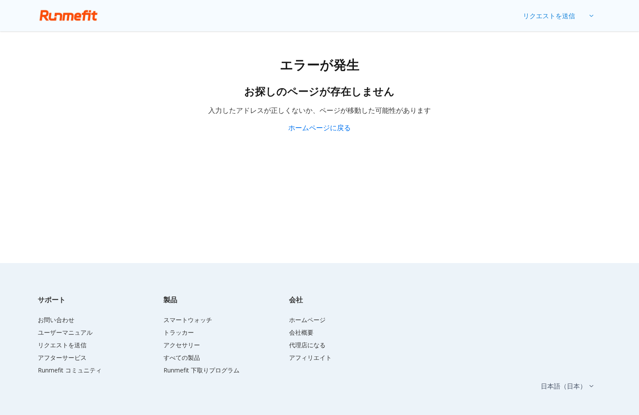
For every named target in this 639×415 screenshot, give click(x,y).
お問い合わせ (56, 320)
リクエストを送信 (549, 15)
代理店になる (307, 345)
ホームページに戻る (319, 127)
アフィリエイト (310, 357)
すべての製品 (181, 357)
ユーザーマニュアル (65, 332)
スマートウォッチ (187, 320)
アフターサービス (62, 357)
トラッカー (178, 332)
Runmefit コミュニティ (70, 370)
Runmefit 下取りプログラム (201, 370)
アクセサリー (181, 345)
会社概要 (301, 332)
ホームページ (307, 320)
